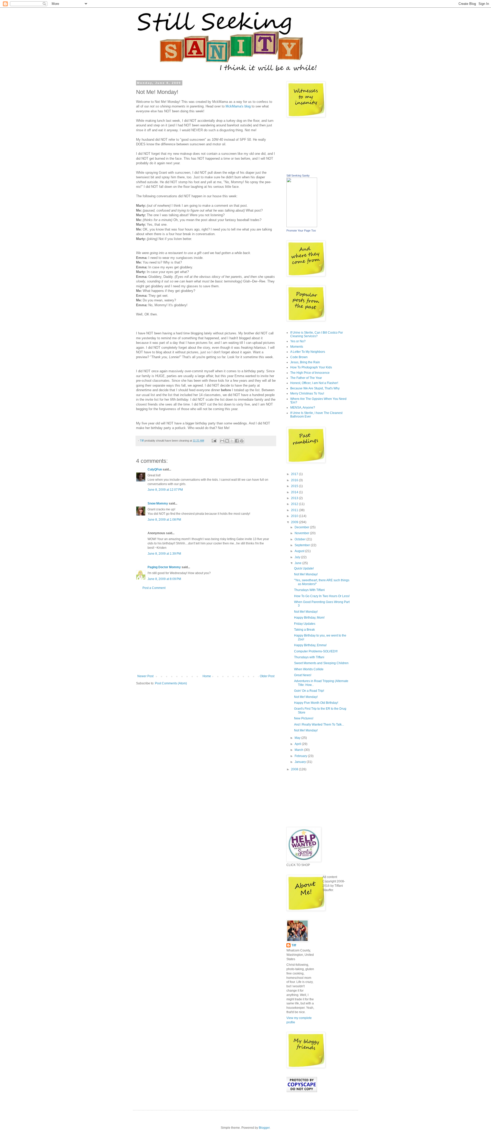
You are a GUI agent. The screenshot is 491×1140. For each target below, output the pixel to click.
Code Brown (299, 357)
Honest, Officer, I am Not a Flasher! (314, 383)
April (298, 744)
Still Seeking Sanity (298, 175)
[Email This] (222, 440)
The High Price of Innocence (310, 373)
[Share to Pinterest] (241, 440)
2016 (295, 480)
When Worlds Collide (308, 669)
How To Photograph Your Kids (311, 367)
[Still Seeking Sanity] (301, 226)
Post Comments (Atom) (171, 683)
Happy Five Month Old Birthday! (316, 703)
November (302, 533)
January (301, 762)
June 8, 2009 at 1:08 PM (164, 519)
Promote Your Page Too (301, 230)
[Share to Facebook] (236, 440)
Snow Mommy (158, 503)
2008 (295, 769)
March (299, 750)
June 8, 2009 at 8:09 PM (164, 579)
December (302, 527)
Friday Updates (304, 624)
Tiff (294, 945)
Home (207, 676)
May (298, 738)
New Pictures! (303, 718)
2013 (295, 498)
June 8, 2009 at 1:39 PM (164, 553)
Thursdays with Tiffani (309, 657)
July (298, 557)
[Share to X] (232, 440)
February (301, 756)
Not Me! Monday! (306, 574)
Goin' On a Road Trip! (309, 691)
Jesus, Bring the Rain (305, 362)
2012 (295, 504)
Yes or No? (298, 341)
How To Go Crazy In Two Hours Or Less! (322, 596)
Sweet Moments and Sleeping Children (321, 663)
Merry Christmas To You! (307, 393)
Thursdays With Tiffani (309, 590)
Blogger (264, 1128)
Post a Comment (153, 588)
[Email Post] (213, 440)
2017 (295, 474)
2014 (295, 492)
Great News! (302, 675)
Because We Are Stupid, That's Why (315, 388)
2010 (295, 516)
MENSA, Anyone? (302, 407)
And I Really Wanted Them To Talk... (319, 724)
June (298, 563)
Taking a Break (304, 629)
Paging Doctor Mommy (164, 567)
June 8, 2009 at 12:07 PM (165, 489)
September (303, 545)
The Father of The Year (306, 378)
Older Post (267, 676)
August (300, 551)
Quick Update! (304, 568)
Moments (296, 346)
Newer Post (145, 676)
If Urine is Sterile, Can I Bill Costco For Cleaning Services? (316, 334)
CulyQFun (155, 469)
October (300, 539)
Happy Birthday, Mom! (309, 617)
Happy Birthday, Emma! (310, 645)
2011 (295, 510)
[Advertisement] (206, 632)
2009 (295, 522)
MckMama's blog (238, 106)
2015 (295, 486)
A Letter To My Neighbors (307, 352)
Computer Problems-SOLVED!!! (316, 651)
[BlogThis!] (227, 440)
